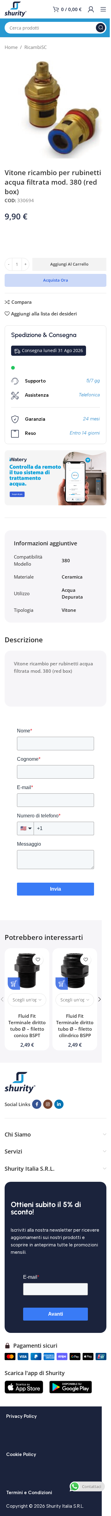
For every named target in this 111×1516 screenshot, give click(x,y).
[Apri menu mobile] (103, 9)
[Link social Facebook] (36, 1104)
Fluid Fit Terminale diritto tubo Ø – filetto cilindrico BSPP (74, 1025)
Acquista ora (55, 280)
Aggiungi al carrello (69, 264)
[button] (99, 999)
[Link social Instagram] (47, 1104)
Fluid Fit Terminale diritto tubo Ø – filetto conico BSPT (27, 1025)
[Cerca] (100, 27)
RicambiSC (35, 47)
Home (11, 47)
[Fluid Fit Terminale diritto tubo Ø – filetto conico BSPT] (27, 970)
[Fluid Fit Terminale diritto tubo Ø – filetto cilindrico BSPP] (75, 970)
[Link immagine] (20, 1082)
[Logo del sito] (16, 9)
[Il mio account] (91, 9)
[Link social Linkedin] (59, 1104)
